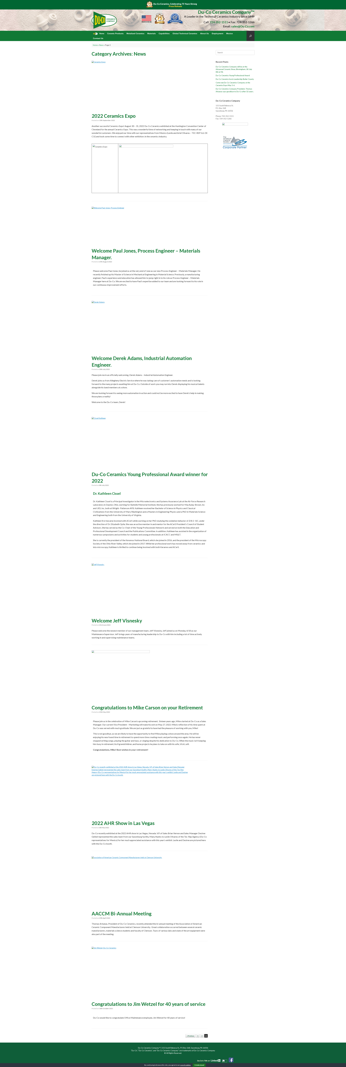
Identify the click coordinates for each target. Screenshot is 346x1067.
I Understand (199, 1065)
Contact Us (98, 38)
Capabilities (164, 33)
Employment (217, 33)
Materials (151, 33)
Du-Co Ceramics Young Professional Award (233, 75)
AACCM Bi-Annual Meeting (122, 913)
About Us (204, 33)
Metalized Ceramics (135, 33)
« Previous (190, 1036)
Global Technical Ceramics (185, 33)
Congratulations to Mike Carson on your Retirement (147, 707)
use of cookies (185, 1065)
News (101, 45)
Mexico (229, 33)
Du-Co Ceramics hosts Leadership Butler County (235, 79)
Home (95, 45)
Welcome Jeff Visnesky (117, 621)
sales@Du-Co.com (242, 26)
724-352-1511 (218, 22)
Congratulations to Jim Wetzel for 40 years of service (148, 1004)
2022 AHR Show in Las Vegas (123, 823)
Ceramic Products (115, 33)
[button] (250, 36)
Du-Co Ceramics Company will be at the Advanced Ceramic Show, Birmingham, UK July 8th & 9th (234, 69)
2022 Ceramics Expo (114, 116)
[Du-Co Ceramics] (104, 20)
